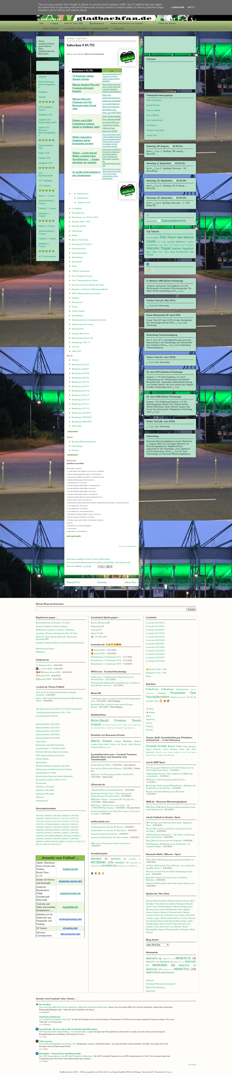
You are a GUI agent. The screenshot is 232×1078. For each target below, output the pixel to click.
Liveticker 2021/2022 (155, 647)
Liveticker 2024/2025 (155, 657)
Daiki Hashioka (153, 100)
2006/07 (65, 838)
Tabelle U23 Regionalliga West (48, 121)
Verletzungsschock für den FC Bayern (107, 826)
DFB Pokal (40, 651)
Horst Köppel (184, 909)
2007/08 (74, 838)
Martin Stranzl (101, 741)
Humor (75, 235)
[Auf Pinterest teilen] (111, 566)
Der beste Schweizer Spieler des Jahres (88, 284)
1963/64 (40, 815)
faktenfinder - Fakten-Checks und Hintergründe (60, 1053)
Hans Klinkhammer (169, 909)
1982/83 (74, 824)
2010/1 (56, 841)
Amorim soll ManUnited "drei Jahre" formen (109, 837)
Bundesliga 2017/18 (80, 381)
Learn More (177, 7)
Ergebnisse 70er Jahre (45, 786)
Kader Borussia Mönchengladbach (47, 84)
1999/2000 (49, 835)
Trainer (75, 306)
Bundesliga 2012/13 (80, 403)
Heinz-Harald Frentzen (108, 720)
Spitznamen (77, 261)
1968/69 (40, 818)
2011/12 (65, 841)
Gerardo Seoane (156, 746)
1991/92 (65, 829)
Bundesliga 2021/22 (80, 364)
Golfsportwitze (84, 202)
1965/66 (56, 815)
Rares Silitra (163, 252)
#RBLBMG (95, 866)
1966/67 (65, 815)
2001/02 (67, 835)
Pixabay (75, 450)
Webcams (40, 797)
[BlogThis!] (102, 566)
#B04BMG (96, 858)
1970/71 (56, 818)
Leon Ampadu (174, 245)
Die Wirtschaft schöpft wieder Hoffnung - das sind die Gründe (62, 1031)
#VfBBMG (131, 866)
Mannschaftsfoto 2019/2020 (48, 737)
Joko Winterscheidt (108, 725)
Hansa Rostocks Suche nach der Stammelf (163, 840)
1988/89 (39, 829)
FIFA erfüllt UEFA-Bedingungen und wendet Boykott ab (170, 859)
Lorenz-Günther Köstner (156, 912)
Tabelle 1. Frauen (47, 208)
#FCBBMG (98, 862)
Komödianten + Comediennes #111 (106, 656)
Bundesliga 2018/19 (80, 377)
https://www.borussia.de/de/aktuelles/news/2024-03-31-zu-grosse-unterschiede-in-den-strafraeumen (111, 173)
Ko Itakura (151, 125)
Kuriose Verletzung (80, 239)
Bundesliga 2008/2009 (82, 421)
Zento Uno (151, 135)
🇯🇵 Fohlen (150, 712)
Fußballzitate (82, 198)
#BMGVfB (151, 972)
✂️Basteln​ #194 (43, 675)
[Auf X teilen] (105, 566)
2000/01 (58, 835)
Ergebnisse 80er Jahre (45, 790)
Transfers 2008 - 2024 (81, 221)
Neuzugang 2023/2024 (82, 244)
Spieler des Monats (167, 23)
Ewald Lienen (173, 915)
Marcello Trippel (158, 248)
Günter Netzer (174, 918)
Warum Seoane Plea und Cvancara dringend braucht (85, 87)
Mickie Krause (128, 725)
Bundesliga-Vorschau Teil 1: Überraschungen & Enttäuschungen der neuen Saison (111, 794)
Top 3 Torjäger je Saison (82, 275)
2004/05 (48, 838)
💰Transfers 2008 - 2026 (156, 669)
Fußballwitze (82, 193)
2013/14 (81, 841)
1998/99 (39, 835)
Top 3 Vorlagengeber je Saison (85, 280)
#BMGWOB (166, 972)
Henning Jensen (153, 909)
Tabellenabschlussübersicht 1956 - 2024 (53, 712)
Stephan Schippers (157, 755)
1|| (60, 841)
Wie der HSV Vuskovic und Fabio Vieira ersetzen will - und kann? (169, 830)
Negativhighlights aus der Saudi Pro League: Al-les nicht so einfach (115, 812)
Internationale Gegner (45, 648)
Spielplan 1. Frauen (44, 214)
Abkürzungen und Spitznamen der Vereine (54, 769)
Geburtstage (77, 230)
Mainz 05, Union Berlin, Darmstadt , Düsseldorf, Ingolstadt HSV (56, 638)
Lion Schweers (187, 245)
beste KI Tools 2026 (74, 23)
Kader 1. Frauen (47, 195)
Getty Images (77, 446)
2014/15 (40, 844)
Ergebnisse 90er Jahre (45, 793)
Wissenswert (41, 783)
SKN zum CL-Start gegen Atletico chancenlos (110, 843)
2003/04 (39, 838)
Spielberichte (151, 221)
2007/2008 (76, 426)
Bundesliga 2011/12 (80, 408)
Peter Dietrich (161, 903)
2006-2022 (76, 351)
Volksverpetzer (46, 1041)
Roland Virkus (175, 746)
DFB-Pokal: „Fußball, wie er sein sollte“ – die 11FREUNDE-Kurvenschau (110, 806)
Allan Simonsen (179, 923)
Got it (191, 7)
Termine (149, 729)
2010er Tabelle (78, 311)
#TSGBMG (121, 866)
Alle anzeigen (192, 1065)
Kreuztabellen (78, 328)
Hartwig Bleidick (153, 900)
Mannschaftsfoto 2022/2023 (48, 727)
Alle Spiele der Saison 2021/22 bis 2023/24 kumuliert (59, 708)
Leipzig (94, 629)
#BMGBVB (152, 958)
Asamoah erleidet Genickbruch (104, 833)
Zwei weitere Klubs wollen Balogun (106, 768)
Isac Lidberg (152, 115)
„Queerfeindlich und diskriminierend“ (107, 789)
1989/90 (48, 829)
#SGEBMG (107, 865)
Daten (148, 676)
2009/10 (48, 841)
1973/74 (39, 821)
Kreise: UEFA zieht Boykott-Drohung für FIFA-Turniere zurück (59, 699)
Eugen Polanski (153, 749)
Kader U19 (44, 153)
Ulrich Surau (159, 926)
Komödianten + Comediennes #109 (106, 663)
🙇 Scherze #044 (98, 649)
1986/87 (65, 827)
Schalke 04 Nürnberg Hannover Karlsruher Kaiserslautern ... (60, 644)
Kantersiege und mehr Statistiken (50, 744)
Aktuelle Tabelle (79, 226)
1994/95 (48, 832)
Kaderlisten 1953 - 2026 (156, 672)
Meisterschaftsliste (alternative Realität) (89, 319)
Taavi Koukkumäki (179, 252)
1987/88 (74, 827)
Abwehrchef (77, 302)
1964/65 (48, 815)
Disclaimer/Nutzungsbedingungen (160, 983)
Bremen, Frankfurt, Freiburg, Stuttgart (52, 626)
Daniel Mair (184, 749)
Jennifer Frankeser (174, 752)
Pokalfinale (162, 693)
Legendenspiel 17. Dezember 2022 (50, 748)
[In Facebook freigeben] (108, 566)
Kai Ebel (119, 725)
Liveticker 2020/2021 (155, 643)
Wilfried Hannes (166, 906)
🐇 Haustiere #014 (44, 665)
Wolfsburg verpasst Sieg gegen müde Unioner (165, 779)
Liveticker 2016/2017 (155, 629)
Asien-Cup (119, 28)
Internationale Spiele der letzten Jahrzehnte (54, 776)
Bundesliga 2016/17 (80, 386)
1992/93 (73, 829)
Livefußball (77, 208)
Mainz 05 (95, 633)
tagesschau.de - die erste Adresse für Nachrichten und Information (68, 1028)
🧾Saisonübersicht (171, 221)
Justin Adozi (163, 245)
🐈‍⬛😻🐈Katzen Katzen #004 (48, 672)
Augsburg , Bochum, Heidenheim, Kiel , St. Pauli (56, 633)
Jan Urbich (161, 242)
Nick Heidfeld (96, 728)
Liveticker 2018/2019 (155, 636)
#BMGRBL (160, 965)
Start (41, 23)
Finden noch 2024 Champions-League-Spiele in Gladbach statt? (86, 123)
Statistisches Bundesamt (49, 1016)
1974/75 (48, 821)
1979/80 (48, 824)
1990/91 (56, 829)
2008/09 (40, 841)
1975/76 (56, 821)
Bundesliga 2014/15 (80, 395)
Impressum (150, 990)
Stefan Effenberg (134, 744)
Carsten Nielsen (188, 918)
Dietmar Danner (183, 900)
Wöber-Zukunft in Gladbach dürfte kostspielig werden (82, 140)
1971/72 (65, 818)
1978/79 (39, 824)
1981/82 (65, 824)
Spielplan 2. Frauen (44, 245)
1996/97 (65, 832)
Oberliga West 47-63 (80, 333)
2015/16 (48, 844)
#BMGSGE (152, 969)
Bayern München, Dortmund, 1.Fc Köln (53, 622)
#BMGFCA (167, 959)
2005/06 (57, 838)
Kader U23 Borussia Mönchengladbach (47, 131)
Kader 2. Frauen (47, 226)
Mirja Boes (137, 725)
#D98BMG (132, 859)
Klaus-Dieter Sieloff (162, 923)
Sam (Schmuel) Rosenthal (157, 920)
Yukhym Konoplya (155, 130)
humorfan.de (70, 907)
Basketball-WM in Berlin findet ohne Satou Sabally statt (170, 883)
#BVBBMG (116, 858)
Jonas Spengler (189, 746)
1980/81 (56, 824)
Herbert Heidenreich (182, 906)
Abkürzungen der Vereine (83, 324)
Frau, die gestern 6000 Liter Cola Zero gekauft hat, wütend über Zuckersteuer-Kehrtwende (73, 1007)
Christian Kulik (175, 912)
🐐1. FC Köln (97, 636)
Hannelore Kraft (161, 752)
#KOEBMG (120, 862)
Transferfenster (78, 212)
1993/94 (39, 832)
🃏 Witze (150, 708)
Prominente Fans (79, 248)
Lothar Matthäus (123, 741)
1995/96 (57, 832)
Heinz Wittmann (182, 929)
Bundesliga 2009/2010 (82, 417)
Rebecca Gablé (106, 728)
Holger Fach (107, 747)
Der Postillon (45, 1004)
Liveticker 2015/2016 (155, 626)
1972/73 (73, 818)
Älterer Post (130, 582)
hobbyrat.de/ (70, 869)
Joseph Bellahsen (176, 241)
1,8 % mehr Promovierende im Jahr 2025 (55, 1019)
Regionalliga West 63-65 (82, 338)
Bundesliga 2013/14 (80, 399)
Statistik (42, 76)
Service (149, 722)
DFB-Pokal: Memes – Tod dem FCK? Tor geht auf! (112, 799)
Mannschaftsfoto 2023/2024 (48, 724)
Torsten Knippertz (170, 749)
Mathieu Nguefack (183, 248)
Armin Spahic (152, 238)
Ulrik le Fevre (160, 915)
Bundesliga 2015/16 (80, 390)
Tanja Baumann (169, 755)
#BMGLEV (177, 962)
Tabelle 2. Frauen (47, 238)
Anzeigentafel (42, 800)
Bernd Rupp (175, 920)
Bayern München (98, 622)
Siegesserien (41, 741)
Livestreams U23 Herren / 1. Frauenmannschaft (86, 28)
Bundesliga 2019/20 (80, 373)
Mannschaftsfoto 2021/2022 (48, 731)
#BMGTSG (182, 969)
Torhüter (75, 297)
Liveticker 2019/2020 (155, 640)
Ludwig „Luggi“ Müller (156, 918)
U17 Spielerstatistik (46, 174)
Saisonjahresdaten (79, 252)
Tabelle (42, 97)
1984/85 (48, 827)
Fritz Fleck (168, 237)
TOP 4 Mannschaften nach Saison (86, 293)
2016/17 (56, 844)
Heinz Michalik (187, 915)
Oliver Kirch (186, 752)
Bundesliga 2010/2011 (82, 412)
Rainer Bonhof (168, 900)
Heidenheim (96, 626)
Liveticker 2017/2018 (155, 633)
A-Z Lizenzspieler (47, 256)
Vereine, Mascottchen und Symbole (126, 23)
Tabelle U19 (44, 158)
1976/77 (66, 821)
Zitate (74, 266)
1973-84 (75, 346)
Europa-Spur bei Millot (101, 764)
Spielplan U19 (45, 163)
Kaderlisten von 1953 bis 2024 (85, 217)
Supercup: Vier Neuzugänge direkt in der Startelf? (112, 774)
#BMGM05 (190, 961)
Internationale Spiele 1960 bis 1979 (51, 779)
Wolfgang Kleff (96, 747)
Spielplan (43, 92)
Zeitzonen (150, 719)
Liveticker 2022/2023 (155, 650)
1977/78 (74, 821)
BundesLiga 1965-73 (81, 342)
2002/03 (76, 835)
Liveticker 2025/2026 (155, 660)
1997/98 (74, 832)
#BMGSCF (184, 965)
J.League (54, 23)
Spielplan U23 (45, 114)
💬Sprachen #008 (43, 679)
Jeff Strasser (122, 744)
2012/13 (73, 841)
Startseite (102, 582)
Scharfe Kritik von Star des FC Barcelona (108, 830)
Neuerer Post (73, 582)
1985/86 (57, 827)
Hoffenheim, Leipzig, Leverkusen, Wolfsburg (55, 629)
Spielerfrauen (77, 257)
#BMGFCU (151, 961)
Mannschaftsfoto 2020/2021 (48, 734)
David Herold (152, 105)
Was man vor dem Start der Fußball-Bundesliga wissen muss (169, 872)
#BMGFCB (183, 958)
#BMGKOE (165, 961)
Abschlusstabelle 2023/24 (47, 715)
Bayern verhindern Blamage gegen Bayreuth (165, 791)
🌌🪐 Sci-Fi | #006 (44, 668)
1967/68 (74, 815)
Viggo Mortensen (129, 728)
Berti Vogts (169, 927)
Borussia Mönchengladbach (84, 441)
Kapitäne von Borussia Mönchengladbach (90, 289)
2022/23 (75, 360)
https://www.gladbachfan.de (127, 546)
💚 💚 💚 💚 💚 (46, 102)
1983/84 (39, 827)
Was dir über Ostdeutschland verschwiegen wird (57, 1043)
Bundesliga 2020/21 (80, 368)
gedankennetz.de (70, 893)
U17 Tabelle (44, 185)
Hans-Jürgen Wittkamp (164, 929)
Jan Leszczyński (154, 120)
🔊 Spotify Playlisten (48, 28)
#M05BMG (134, 863)
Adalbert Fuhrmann (177, 903)
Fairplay (149, 726)
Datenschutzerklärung (155, 987)
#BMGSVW (166, 969)
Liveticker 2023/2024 (155, 654)
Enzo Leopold (153, 110)
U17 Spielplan (45, 180)
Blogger (168, 1071)
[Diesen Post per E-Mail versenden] (99, 566)
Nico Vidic (151, 252)
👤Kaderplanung (96, 23)
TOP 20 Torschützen (81, 271)
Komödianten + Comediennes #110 (106, 660)
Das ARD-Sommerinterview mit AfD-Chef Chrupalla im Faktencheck (66, 1056)
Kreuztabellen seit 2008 (46, 772)
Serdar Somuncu (117, 728)
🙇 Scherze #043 (98, 653)
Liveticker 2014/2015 (155, 622)
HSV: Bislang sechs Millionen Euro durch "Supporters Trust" (169, 824)
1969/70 (48, 818)
